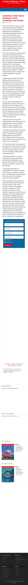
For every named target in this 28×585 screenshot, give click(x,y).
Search (19, 365)
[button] (25, 9)
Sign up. (17, 388)
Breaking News (9, 242)
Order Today (18, 451)
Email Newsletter (12, 365)
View (17, 416)
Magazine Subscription (17, 364)
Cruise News (7, 364)
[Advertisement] (14, 305)
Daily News (8, 239)
